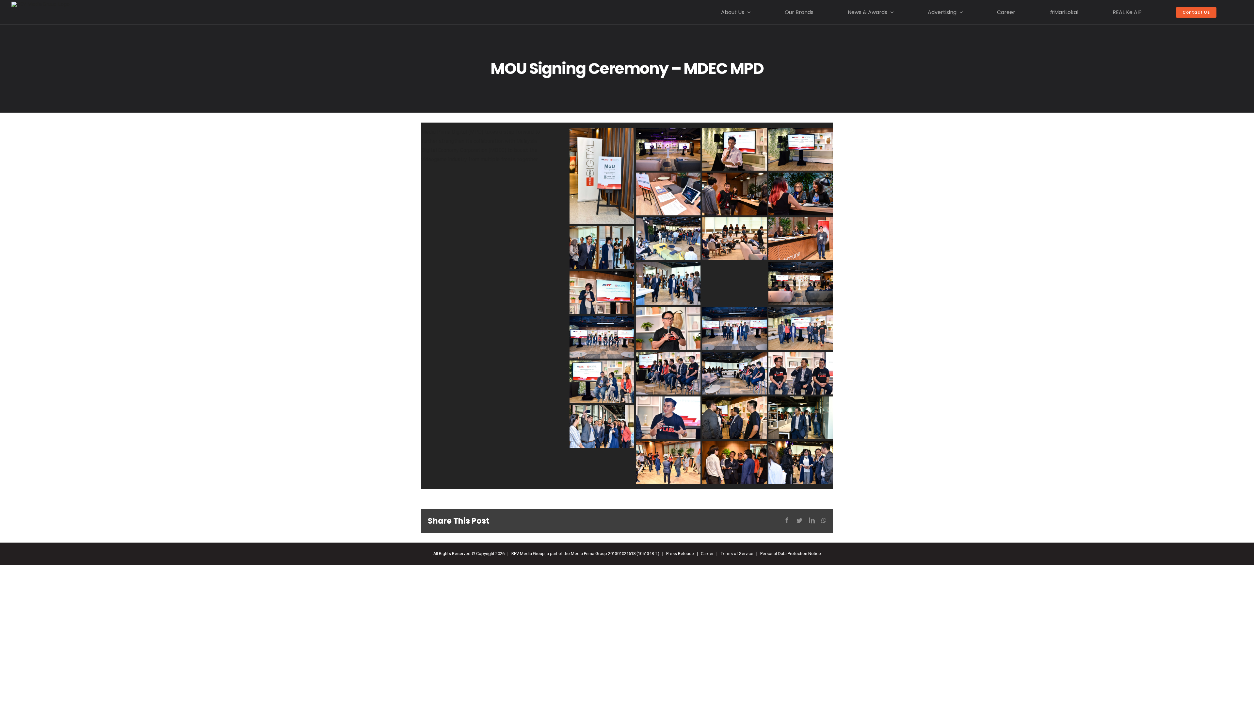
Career (707, 553)
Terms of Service (736, 553)
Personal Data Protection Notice (790, 553)
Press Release (680, 553)
